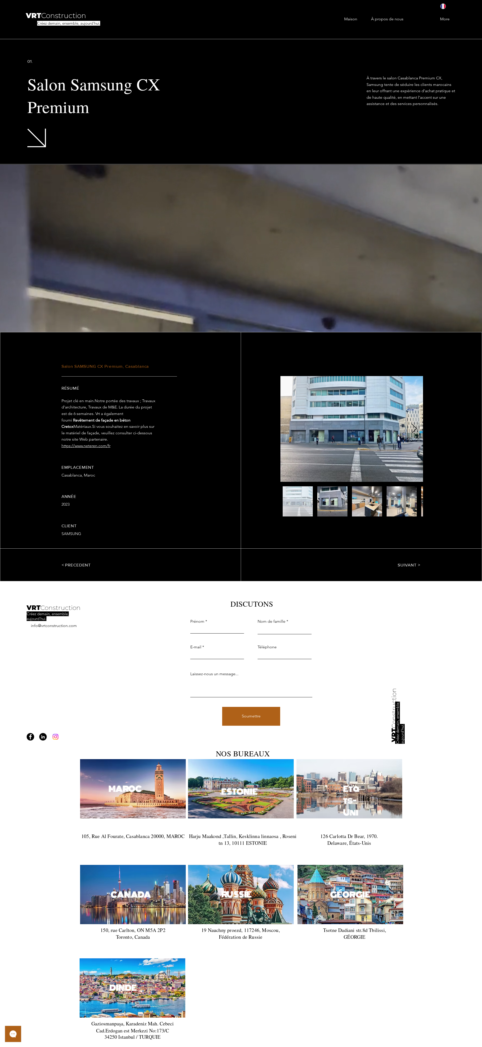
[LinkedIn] (43, 737)
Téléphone (267, 647)
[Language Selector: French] (447, 6)
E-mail (195, 647)
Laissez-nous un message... (214, 674)
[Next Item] (414, 429)
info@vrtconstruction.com (54, 625)
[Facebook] (30, 737)
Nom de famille (271, 621)
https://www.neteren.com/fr (86, 445)
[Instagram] (55, 737)
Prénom (197, 621)
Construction (60, 607)
